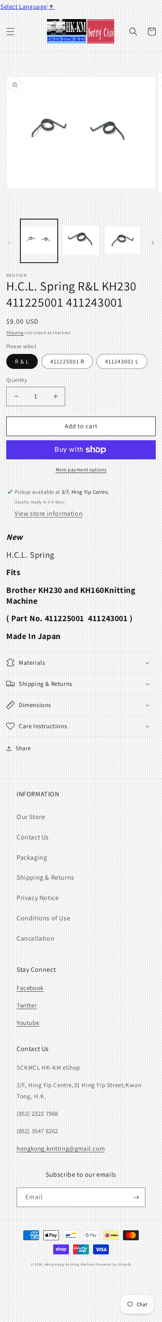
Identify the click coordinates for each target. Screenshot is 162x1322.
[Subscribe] (136, 1197)
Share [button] (23, 748)
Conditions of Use (43, 918)
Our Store (31, 816)
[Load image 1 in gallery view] (39, 240)
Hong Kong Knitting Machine (70, 1264)
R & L (22, 361)
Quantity (16, 379)
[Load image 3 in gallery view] (122, 240)
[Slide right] (153, 243)
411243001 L (122, 361)
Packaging (32, 857)
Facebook (30, 988)
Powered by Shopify (113, 1264)
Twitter (27, 1005)
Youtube (28, 1023)
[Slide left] (9, 243)
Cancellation (35, 938)
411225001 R (67, 361)
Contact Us (33, 837)
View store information (49, 513)
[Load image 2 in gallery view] (80, 240)
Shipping (15, 332)
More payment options (81, 469)
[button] (10, 31)
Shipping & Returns (45, 877)
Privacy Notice (38, 897)
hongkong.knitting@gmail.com (61, 1148)
